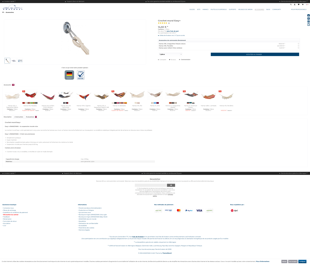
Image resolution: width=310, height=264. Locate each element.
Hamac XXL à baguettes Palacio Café (101, 106)
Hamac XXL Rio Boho (226, 105)
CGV (4, 225)
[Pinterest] (308, 18)
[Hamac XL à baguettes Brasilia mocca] (173, 103)
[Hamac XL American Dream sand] (193, 103)
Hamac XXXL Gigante (83, 105)
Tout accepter (293, 261)
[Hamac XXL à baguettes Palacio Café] (101, 96)
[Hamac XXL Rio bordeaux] (138, 103)
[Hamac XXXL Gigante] (83, 96)
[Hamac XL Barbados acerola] (123, 103)
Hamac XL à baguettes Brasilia (172, 106)
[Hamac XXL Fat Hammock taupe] (64, 103)
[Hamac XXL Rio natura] (136, 103)
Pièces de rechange (9, 210)
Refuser (284, 261)
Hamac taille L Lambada (208, 105)
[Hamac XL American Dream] (190, 94)
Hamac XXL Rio (137, 105)
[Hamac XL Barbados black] (115, 103)
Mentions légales (84, 230)
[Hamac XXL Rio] (137, 94)
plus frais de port (173, 31)
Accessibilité (83, 225)
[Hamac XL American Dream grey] (188, 103)
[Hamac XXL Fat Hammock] (65, 94)
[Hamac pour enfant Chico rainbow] (48, 96)
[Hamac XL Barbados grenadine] (118, 103)
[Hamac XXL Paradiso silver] (36, 103)
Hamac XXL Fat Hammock (66, 106)
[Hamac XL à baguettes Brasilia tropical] (170, 103)
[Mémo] (298, 4)
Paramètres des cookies (86, 228)
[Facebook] (308, 15)
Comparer (162, 59)
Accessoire (9, 85)
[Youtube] (308, 24)
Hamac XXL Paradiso (166, 46)
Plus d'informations (262, 261)
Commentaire (185, 59)
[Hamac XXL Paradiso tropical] (29, 103)
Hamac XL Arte (155, 105)
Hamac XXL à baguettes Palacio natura (172, 44)
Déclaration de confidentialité (88, 223)
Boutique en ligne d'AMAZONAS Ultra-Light (93, 214)
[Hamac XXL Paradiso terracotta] (23, 103)
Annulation (6, 223)
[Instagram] (308, 21)
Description (8, 117)
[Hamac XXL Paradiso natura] (26, 103)
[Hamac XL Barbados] (119, 94)
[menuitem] (303, 4)
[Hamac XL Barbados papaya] (125, 103)
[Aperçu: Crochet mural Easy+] (7, 60)
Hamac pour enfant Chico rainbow (170, 48)
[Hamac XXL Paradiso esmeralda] (34, 103)
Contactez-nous (8, 208)
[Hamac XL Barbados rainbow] (120, 103)
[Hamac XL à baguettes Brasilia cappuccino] (175, 103)
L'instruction (19, 117)
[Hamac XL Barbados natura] (113, 103)
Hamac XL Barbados (119, 105)
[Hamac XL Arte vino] (157, 103)
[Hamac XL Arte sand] (152, 103)
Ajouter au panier (254, 54)
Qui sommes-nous (85, 212)
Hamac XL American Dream (190, 106)
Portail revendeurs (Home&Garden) (90, 208)
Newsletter (82, 221)
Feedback (6, 217)
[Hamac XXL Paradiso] (30, 94)
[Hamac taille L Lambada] (208, 96)
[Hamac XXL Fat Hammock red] (67, 103)
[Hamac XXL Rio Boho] (226, 96)
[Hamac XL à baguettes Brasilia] (173, 94)
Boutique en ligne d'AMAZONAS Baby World (93, 217)
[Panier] (303, 4)
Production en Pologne (86, 210)
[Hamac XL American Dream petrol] (190, 103)
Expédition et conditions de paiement (15, 212)
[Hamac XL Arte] (155, 94)
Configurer (302, 261)
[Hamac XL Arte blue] (155, 103)
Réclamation (7, 219)
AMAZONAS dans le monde (87, 219)
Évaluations (31, 117)
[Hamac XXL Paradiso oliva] (31, 103)
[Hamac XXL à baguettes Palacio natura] (12, 96)
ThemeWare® (167, 253)
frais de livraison (138, 236)
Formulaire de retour (10, 221)
